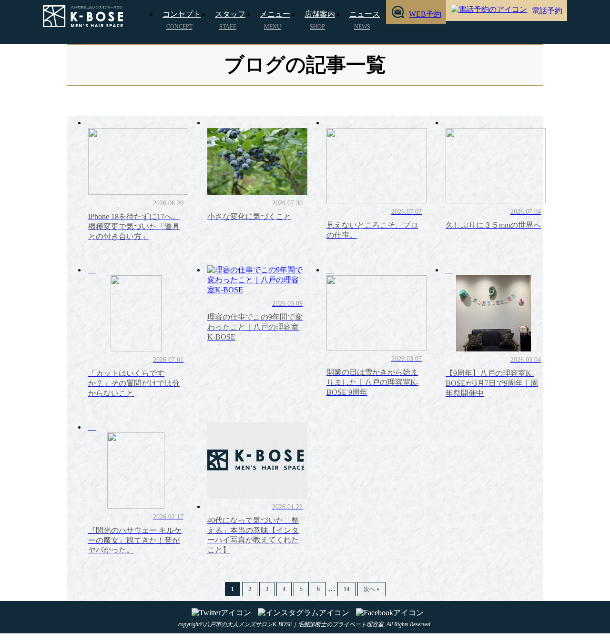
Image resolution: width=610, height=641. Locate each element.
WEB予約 (425, 14)
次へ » (371, 589)
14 (346, 589)
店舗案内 (320, 20)
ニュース (364, 20)
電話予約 (547, 11)
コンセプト (182, 20)
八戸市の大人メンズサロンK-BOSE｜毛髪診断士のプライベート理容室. (294, 624)
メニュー (275, 20)
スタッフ (230, 20)
